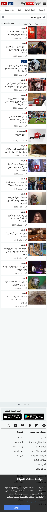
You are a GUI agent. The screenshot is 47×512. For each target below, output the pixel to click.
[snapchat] (29, 425)
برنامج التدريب (40, 446)
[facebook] (2, 425)
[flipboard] (36, 425)
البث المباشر (19, 450)
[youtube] (22, 425)
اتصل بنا (42, 437)
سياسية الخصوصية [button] (35, 501)
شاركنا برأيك (41, 468)
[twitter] (15, 425)
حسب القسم (9, 22)
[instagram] (8, 425)
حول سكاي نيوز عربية (37, 441)
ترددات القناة (18, 446)
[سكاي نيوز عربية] (31, 3)
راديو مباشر (19, 441)
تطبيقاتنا (20, 437)
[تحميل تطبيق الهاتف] (23, 416)
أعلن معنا (42, 464)
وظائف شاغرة (40, 459)
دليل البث (20, 455)
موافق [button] (16, 507)
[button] (3, 17)
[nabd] (44, 425)
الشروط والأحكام (39, 450)
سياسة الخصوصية (38, 455)
